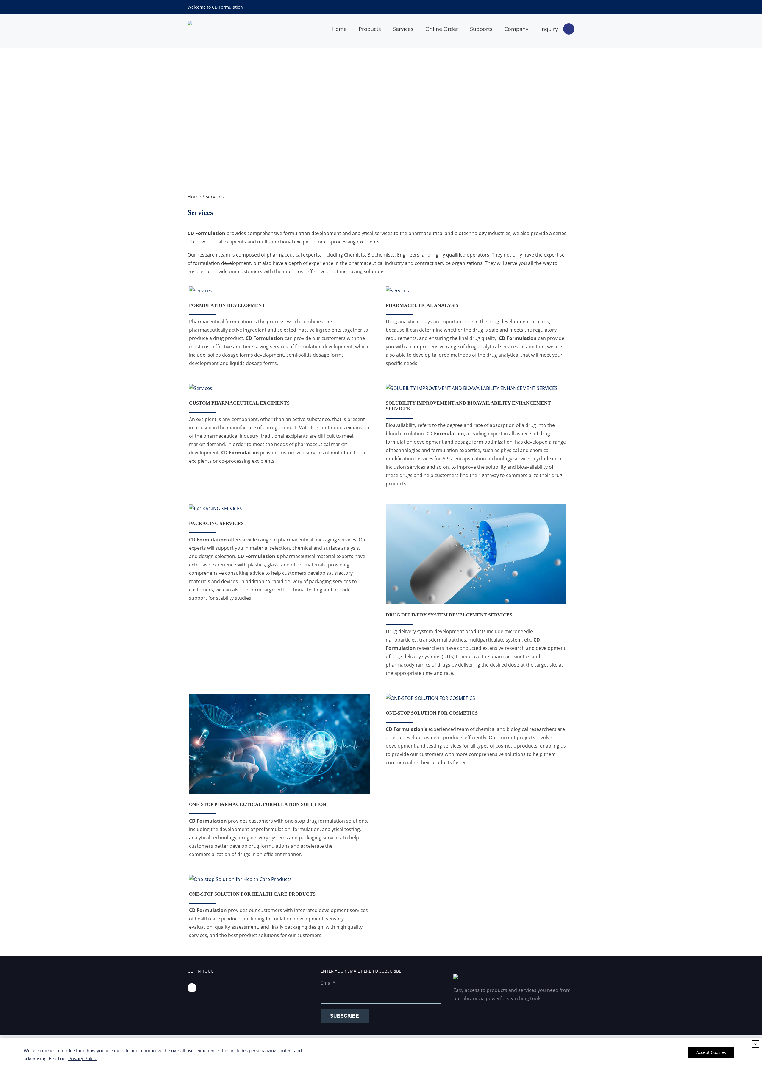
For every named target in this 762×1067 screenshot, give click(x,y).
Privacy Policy (82, 1058)
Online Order (441, 28)
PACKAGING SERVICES (216, 523)
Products (370, 28)
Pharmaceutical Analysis (422, 305)
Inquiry (549, 28)
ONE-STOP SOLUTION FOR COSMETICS (432, 712)
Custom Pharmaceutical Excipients (239, 403)
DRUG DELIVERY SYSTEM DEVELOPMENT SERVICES (449, 614)
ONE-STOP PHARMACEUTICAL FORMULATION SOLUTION (257, 804)
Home (339, 28)
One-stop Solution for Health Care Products (252, 894)
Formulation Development (227, 305)
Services (403, 28)
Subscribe (344, 1015)
